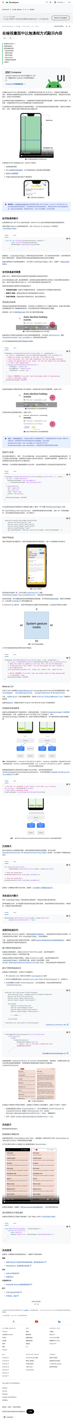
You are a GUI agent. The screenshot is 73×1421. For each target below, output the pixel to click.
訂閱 (30, 1411)
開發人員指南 (30, 1361)
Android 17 (5, 1358)
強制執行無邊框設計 (37, 934)
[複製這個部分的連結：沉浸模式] (13, 846)
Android (4, 1331)
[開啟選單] (3, 2)
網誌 (3, 1347)
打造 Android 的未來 (13, 1292)
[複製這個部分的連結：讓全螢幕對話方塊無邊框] (25, 1213)
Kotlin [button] (7, 235)
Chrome (4, 1391)
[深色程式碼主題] (67, 238)
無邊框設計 (61, 940)
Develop (5, 9)
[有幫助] (66, 26)
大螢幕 (51, 1331)
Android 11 (5, 1376)
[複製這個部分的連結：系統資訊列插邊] (17, 302)
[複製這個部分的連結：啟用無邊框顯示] (20, 218)
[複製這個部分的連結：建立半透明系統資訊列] (23, 968)
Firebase (5, 1394)
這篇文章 (10, 703)
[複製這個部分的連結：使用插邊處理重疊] (22, 272)
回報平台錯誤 (53, 1358)
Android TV (52, 1344)
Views (31, 9)
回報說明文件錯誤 (54, 1361)
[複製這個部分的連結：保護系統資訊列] (20, 930)
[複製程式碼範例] (69, 238)
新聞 (3, 1344)
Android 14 (5, 1367)
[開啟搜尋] (47, 2)
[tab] (6, 235)
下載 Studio (29, 1367)
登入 (69, 2)
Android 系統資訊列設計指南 (45, 940)
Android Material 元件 (25, 691)
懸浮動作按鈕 (20, 312)
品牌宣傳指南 (17, 1407)
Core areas (17, 9)
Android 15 (5, 1364)
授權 (9, 1407)
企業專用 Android (7, 1334)
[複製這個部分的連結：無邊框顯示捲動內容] (21, 1134)
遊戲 (27, 1331)
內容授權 (25, 1310)
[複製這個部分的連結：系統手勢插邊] (15, 538)
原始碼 (4, 1340)
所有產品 (5, 1400)
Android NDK (30, 1370)
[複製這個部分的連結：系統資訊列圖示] (20, 896)
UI (25, 9)
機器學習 (28, 1334)
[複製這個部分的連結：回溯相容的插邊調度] (21, 708)
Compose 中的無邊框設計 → (15, 84)
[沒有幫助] (69, 26)
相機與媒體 (29, 1340)
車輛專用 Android (54, 1340)
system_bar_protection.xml (56, 1025)
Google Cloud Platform (9, 1397)
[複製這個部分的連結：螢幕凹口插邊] (15, 452)
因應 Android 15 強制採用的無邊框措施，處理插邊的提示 (25, 1262)
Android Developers (7, 26)
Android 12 (5, 1373)
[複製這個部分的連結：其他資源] (13, 1250)
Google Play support (55, 1364)
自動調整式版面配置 (16, 170)
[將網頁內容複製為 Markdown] (10, 38)
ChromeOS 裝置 (54, 1337)
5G (27, 1347)
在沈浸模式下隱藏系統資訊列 (42, 888)
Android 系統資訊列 (12, 1273)
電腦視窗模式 (18, 438)
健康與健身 (29, 1337)
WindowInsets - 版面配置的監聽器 (17, 1266)
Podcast (4, 1350)
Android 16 (5, 1361)
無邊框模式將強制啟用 (21, 204)
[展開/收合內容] (15, 44)
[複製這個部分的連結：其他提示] (13, 1125)
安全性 (4, 1337)
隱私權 (28, 1344)
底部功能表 (55, 599)
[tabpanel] (36, 244)
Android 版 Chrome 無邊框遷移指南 (18, 1284)
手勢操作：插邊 (11, 1296)
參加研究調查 (53, 1367)
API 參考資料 (29, 1364)
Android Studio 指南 (32, 1358)
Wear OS (52, 1334)
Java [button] (14, 235)
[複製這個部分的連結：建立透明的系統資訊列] (23, 948)
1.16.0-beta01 (36, 976)
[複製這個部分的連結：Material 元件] (15, 687)
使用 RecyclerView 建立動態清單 (32, 1207)
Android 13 (5, 1370)
